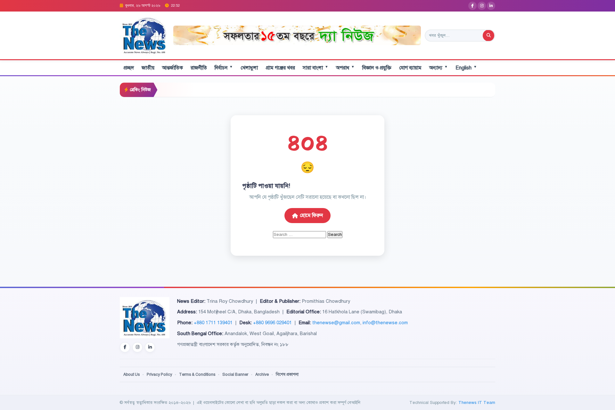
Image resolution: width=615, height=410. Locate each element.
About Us (131, 374)
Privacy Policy (159, 374)
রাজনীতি (199, 68)
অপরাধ (345, 67)
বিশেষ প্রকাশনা (287, 374)
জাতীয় (148, 68)
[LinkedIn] (491, 6)
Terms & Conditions (197, 374)
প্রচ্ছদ (129, 68)
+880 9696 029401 (272, 323)
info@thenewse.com (385, 323)
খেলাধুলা (249, 68)
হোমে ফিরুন (311, 215)
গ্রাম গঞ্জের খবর (280, 68)
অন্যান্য (438, 67)
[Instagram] (482, 6)
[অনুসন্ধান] (488, 35)
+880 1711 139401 (213, 323)
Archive (262, 374)
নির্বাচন (224, 67)
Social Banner (235, 374)
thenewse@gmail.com (336, 323)
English (466, 67)
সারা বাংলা (315, 67)
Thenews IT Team (476, 402)
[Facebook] (472, 6)
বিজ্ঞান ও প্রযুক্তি (376, 68)
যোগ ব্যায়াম (410, 68)
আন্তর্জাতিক (172, 68)
